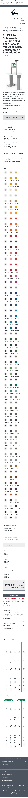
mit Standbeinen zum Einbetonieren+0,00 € (11, 224)
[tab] (13, 297)
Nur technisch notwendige (9, 792)
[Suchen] (14, 18)
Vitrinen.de (5, 27)
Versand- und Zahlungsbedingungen (10, 775)
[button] (4, 108)
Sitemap (4, 773)
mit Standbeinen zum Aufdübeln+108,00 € (11, 227)
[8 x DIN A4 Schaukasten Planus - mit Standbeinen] (14, 388)
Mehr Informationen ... (19, 789)
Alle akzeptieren (14, 796)
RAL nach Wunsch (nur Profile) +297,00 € (13, 259)
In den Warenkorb (14, 282)
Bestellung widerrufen (7, 768)
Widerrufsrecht (21, 773)
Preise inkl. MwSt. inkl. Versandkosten (12, 203)
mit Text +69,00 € (10, 271)
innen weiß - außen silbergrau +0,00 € (13, 241)
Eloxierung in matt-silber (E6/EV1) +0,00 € (14, 256)
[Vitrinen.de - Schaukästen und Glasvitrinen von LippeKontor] (14, 12)
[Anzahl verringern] (4, 278)
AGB (15, 773)
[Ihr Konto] (17, 18)
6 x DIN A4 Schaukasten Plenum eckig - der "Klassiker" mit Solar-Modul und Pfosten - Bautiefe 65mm (13, 347)
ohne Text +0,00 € (10, 269)
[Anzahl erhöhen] (23, 278)
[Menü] (3, 18)
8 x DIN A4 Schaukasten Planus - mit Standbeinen (13, 397)
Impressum (23, 775)
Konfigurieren (22, 792)
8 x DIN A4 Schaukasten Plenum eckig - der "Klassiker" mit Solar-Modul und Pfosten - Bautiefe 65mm (13, 30)
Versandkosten (13, 780)
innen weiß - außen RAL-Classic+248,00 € (12, 244)
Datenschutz (10, 773)
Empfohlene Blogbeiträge (9, 312)
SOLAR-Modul (6, 309)
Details (14, 367)
